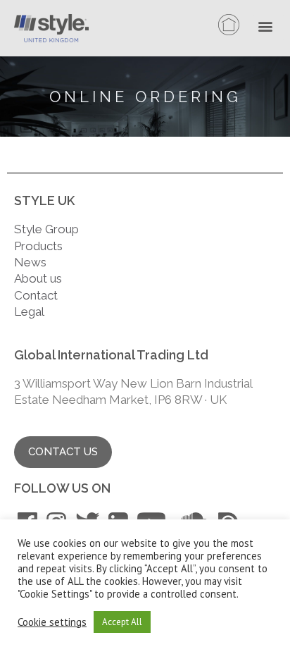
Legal (30, 311)
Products (38, 246)
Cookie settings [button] (52, 622)
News (30, 262)
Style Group (46, 229)
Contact (36, 295)
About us (38, 278)
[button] (268, 27)
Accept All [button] (122, 622)
